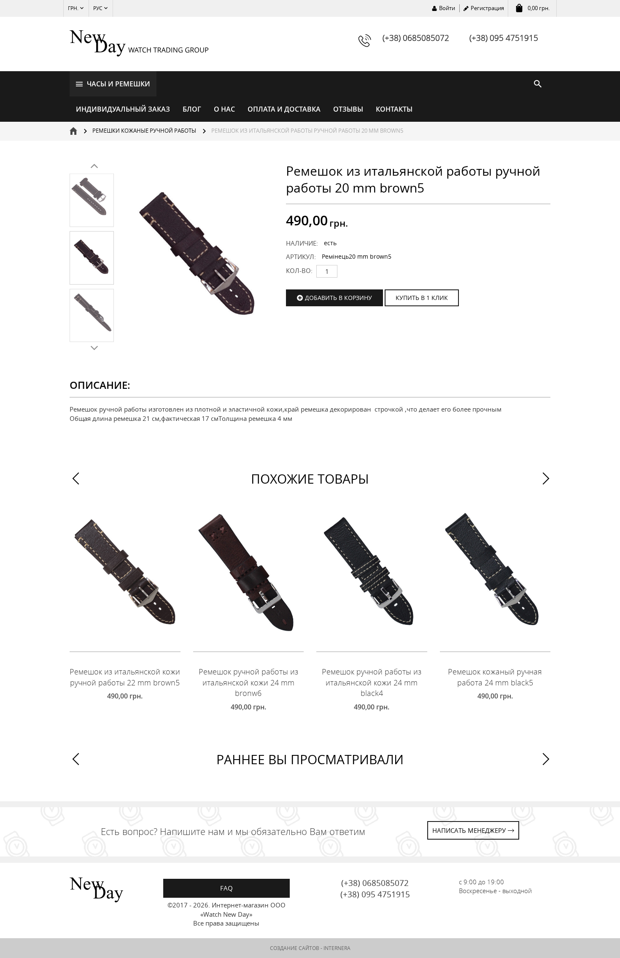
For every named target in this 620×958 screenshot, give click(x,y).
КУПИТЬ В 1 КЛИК (422, 298)
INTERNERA (336, 948)
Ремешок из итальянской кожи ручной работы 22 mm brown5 (125, 677)
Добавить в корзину (338, 298)
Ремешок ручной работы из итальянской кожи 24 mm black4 (371, 682)
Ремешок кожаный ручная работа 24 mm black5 (495, 677)
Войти (447, 8)
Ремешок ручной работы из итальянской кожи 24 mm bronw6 (248, 682)
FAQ (226, 888)
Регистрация (487, 8)
